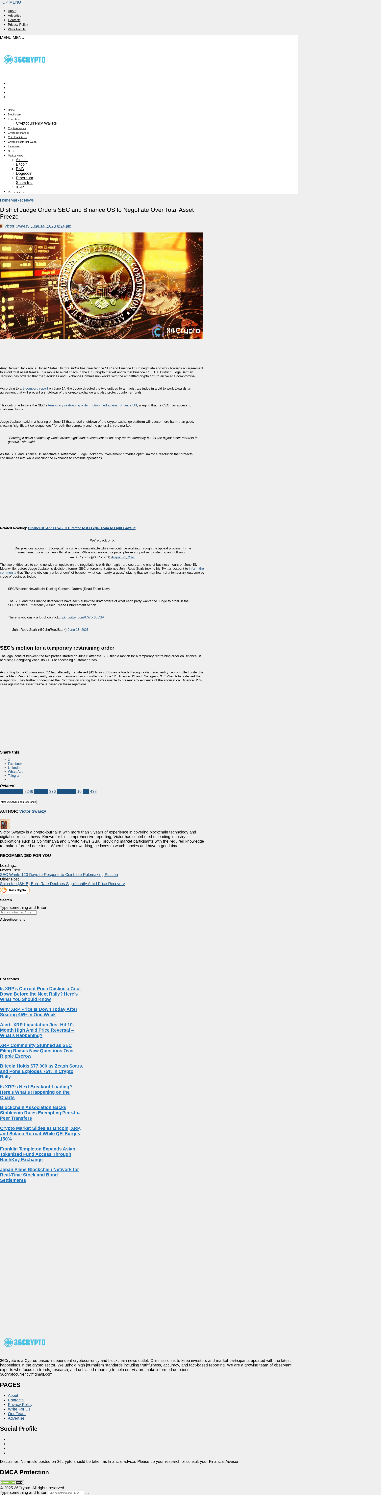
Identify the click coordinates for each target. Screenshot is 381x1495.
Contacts (14, 20)
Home (11, 110)
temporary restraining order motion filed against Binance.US (92, 405)
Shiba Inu (24, 182)
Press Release (16, 192)
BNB (20, 169)
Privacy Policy (18, 24)
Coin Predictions (17, 137)
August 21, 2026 (123, 557)
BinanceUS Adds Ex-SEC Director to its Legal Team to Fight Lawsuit (82, 528)
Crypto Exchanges (18, 132)
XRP (20, 187)
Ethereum (24, 178)
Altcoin (22, 159)
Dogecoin (24, 173)
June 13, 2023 (78, 630)
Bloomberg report (35, 388)
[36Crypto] (25, 72)
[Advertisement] (102, 489)
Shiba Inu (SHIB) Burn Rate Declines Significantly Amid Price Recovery (62, 883)
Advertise (14, 15)
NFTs (11, 151)
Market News (15, 155)
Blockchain (14, 114)
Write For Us (17, 29)
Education (13, 119)
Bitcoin (22, 164)
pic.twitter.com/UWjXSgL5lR (83, 617)
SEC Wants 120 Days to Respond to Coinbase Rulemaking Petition (59, 874)
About (12, 11)
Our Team (17, 1413)
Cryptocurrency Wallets (36, 123)
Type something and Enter (23, 907)
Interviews (14, 146)
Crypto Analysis (17, 128)
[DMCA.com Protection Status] (12, 1483)
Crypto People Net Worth (22, 141)
